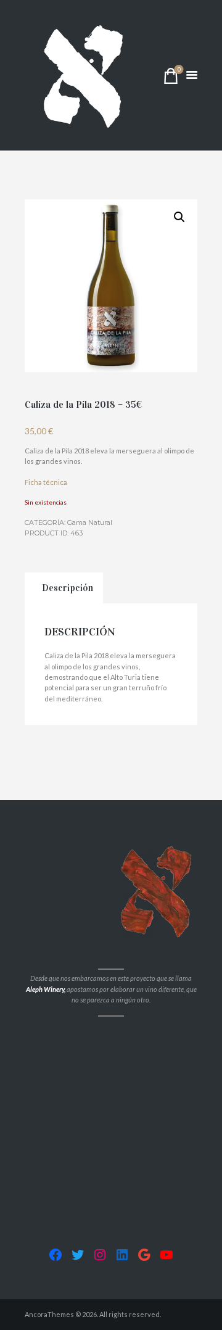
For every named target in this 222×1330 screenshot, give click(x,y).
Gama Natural (89, 522)
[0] (171, 79)
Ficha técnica (46, 482)
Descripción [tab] (68, 587)
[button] (179, 217)
